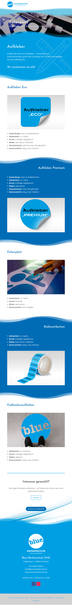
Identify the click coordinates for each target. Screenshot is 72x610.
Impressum (39, 578)
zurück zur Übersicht (36, 509)
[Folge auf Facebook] (34, 584)
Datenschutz (28, 578)
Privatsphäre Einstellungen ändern (18, 597)
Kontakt (36, 497)
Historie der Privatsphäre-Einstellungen (42, 597)
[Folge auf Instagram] (38, 584)
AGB (47, 578)
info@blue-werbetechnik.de (36, 569)
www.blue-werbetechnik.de (36, 572)
